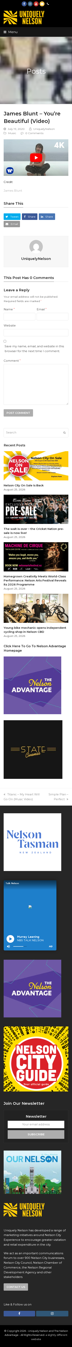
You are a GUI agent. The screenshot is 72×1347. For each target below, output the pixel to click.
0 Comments (34, 133)
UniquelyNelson (44, 128)
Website (10, 325)
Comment (12, 360)
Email (41, 309)
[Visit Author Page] (36, 246)
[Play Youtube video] (36, 157)
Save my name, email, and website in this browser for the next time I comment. (34, 348)
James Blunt (13, 190)
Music (12, 133)
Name (9, 309)
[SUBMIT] (64, 433)
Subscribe (36, 1134)
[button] (11, 32)
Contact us (16, 1286)
